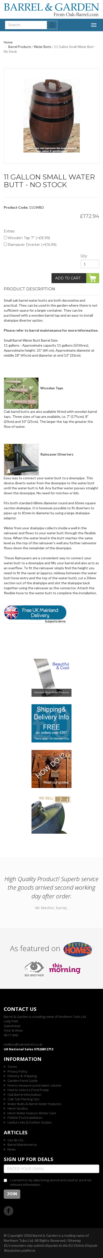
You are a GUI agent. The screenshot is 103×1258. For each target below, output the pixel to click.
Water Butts (42, 47)
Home (8, 42)
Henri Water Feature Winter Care (32, 1113)
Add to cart (67, 278)
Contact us (20, 1009)
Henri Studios (18, 1108)
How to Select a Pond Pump (28, 1090)
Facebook (9, 1211)
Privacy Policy (18, 1071)
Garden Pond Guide (23, 1080)
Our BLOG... (17, 1140)
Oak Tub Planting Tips (23, 1099)
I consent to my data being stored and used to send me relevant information (51, 1182)
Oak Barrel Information (24, 1094)
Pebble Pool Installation (25, 1117)
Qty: (84, 256)
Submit (52, 25)
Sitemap (74, 1240)
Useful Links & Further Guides (30, 1122)
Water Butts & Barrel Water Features (34, 1104)
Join (12, 1194)
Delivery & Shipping (22, 1076)
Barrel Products (19, 47)
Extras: (9, 231)
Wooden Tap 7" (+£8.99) (29, 238)
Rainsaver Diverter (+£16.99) (32, 244)
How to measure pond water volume (34, 1085)
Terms (12, 1066)
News (12, 1149)
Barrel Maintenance (22, 1144)
